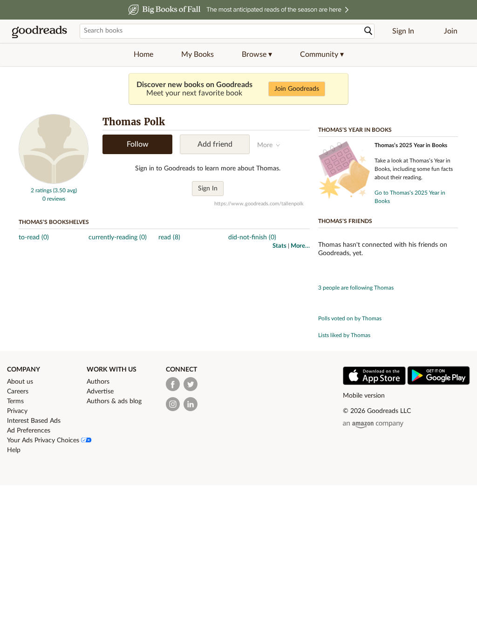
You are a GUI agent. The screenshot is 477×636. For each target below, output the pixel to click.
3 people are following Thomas (356, 288)
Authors (98, 382)
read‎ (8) (169, 237)
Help (13, 450)
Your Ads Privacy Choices (44, 440)
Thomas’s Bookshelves (54, 222)
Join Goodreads (296, 89)
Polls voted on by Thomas (350, 318)
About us (20, 382)
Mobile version (364, 395)
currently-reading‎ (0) (118, 237)
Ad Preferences (28, 430)
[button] (257, 54)
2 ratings (41, 190)
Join (450, 31)
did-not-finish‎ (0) (252, 237)
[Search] (368, 31)
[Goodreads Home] (39, 31)
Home (143, 54)
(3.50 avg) (65, 190)
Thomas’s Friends (345, 221)
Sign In (403, 31)
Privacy (17, 411)
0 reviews (53, 199)
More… (300, 246)
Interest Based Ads (34, 421)
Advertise (100, 391)
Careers (17, 391)
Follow (138, 144)
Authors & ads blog (114, 401)
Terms (15, 401)
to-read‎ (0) (34, 237)
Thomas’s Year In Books (355, 130)
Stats (279, 246)
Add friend (215, 144)
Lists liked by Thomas (344, 335)
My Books (197, 54)
